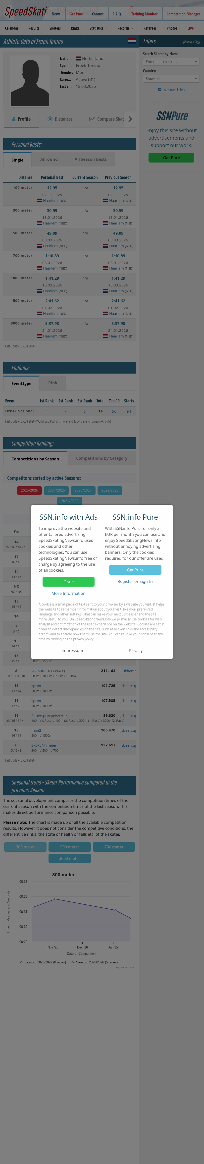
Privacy (136, 650)
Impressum (72, 650)
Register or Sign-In (135, 581)
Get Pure (135, 570)
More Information (68, 593)
